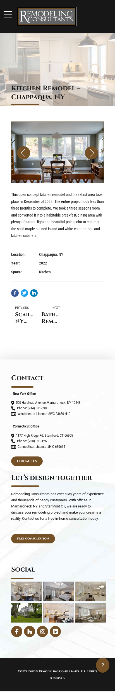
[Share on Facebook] (15, 293)
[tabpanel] (57, 152)
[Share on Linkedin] (34, 293)
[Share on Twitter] (24, 293)
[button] (23, 152)
